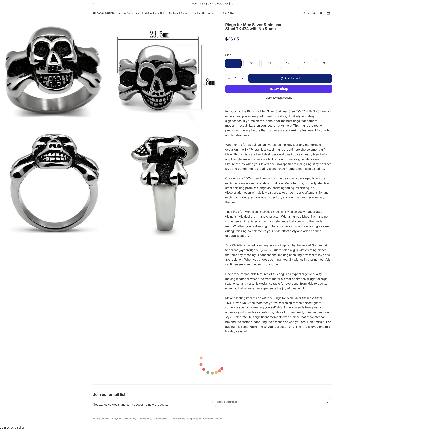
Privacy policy (161, 418)
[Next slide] (328, 3)
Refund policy (145, 418)
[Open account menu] (321, 13)
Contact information (212, 418)
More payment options (278, 97)
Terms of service (177, 418)
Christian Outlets (108, 418)
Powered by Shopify (126, 418)
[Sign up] (327, 402)
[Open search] (314, 13)
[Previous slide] (94, 3)
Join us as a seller (12, 427)
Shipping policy (194, 418)
